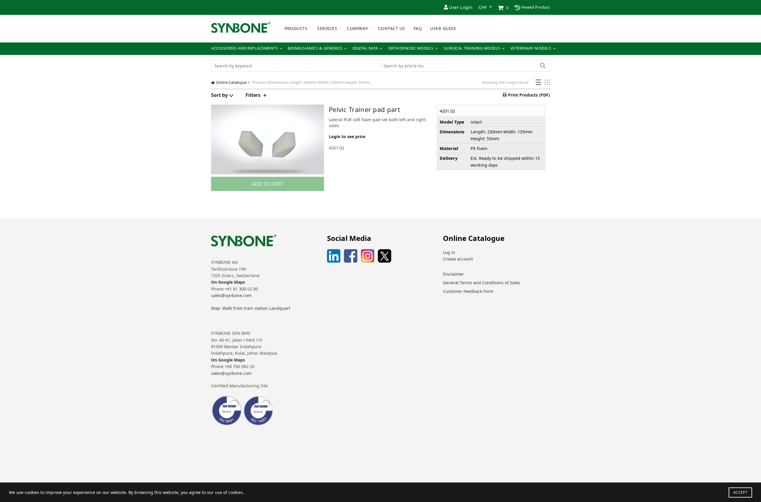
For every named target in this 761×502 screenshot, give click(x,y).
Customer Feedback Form (468, 291)
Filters (253, 95)
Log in (449, 252)
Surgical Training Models (472, 48)
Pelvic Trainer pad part (364, 109)
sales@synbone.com (231, 295)
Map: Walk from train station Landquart (250, 308)
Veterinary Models (530, 48)
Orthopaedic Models (410, 48)
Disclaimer (453, 274)
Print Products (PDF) (528, 95)
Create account (458, 259)
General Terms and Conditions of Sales (481, 282)
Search (542, 66)
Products (295, 28)
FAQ (417, 28)
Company (357, 28)
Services (327, 28)
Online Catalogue (231, 82)
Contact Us (391, 28)
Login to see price (347, 136)
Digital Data (365, 48)
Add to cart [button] (267, 184)
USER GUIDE (443, 28)
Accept (740, 492)
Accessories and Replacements (244, 48)
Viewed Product (535, 7)
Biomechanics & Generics (315, 48)
